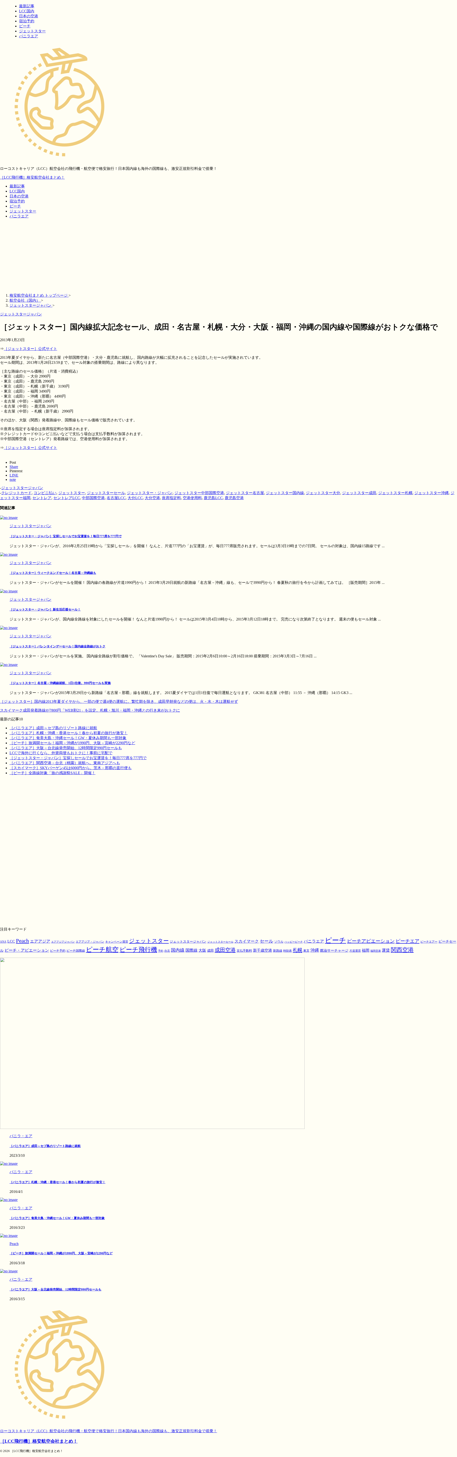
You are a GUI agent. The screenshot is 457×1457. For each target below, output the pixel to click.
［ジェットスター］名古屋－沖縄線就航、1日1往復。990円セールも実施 (60, 683)
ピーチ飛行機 (138, 949)
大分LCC (135, 498)
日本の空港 (19, 196)
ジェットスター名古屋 (245, 493)
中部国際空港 (93, 498)
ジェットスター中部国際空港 (199, 493)
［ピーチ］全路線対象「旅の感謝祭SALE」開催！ (52, 773)
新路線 (277, 950)
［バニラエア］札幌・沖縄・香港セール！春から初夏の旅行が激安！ (69, 733)
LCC (11, 941)
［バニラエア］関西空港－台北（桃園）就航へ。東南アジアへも (65, 763)
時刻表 (287, 950)
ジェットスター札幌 (395, 493)
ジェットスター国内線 (285, 493)
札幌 (297, 950)
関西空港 (402, 950)
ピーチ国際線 (75, 950)
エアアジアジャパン (63, 941)
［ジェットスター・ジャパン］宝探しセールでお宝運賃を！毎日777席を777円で (66, 536)
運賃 (386, 950)
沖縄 (314, 950)
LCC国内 (17, 191)
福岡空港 (375, 951)
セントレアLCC (66, 498)
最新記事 (17, 186)
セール (266, 941)
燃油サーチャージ (334, 950)
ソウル (278, 941)
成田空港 (225, 950)
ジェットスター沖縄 (431, 493)
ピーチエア (407, 941)
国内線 (177, 950)
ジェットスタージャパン (22, 488)
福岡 (365, 950)
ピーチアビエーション (371, 941)
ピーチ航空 (102, 949)
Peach (22, 941)
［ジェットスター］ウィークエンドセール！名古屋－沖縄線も (53, 573)
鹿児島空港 (234, 498)
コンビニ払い (45, 493)
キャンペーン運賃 (116, 941)
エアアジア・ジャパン (90, 941)
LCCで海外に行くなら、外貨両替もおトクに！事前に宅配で (61, 753)
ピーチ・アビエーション (27, 950)
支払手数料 (244, 950)
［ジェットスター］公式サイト (30, 349)
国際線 (191, 950)
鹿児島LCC (213, 498)
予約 (160, 950)
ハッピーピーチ (293, 941)
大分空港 (152, 498)
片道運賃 (355, 950)
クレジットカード (16, 493)
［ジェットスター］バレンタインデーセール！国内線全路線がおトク (57, 646)
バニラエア (19, 216)
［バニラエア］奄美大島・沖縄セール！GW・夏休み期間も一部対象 (68, 738)
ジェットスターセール (106, 493)
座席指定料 (171, 498)
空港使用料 (192, 498)
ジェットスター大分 (323, 493)
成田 (210, 950)
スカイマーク (246, 941)
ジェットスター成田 (359, 493)
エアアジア (40, 941)
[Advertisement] (228, 256)
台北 (167, 950)
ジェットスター (23, 211)
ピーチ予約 (57, 950)
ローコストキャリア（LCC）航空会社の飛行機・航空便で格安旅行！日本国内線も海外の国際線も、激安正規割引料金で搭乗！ (108, 1431)
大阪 (202, 950)
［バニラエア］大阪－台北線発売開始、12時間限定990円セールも (66, 748)
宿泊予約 (17, 201)
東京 (306, 950)
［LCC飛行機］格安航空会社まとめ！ (32, 177)
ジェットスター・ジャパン (150, 493)
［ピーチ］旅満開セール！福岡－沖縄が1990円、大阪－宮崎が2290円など (72, 743)
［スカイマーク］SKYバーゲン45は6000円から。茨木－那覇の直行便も (71, 768)
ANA (3, 941)
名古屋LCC (116, 498)
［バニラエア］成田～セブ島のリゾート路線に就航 (53, 728)
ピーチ (15, 206)
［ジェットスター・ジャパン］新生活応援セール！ (45, 609)
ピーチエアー (428, 941)
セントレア (41, 498)
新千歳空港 (262, 950)
